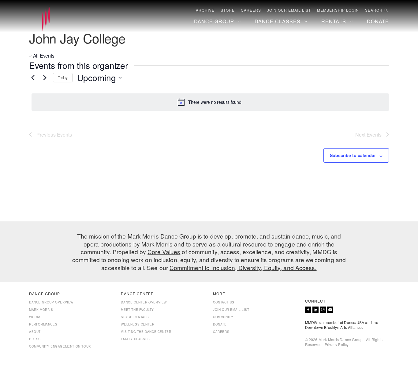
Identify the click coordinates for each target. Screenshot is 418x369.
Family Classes (135, 339)
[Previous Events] (32, 77)
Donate (220, 324)
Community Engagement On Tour (60, 346)
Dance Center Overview (144, 302)
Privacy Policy (337, 344)
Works (35, 317)
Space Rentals (135, 317)
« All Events (41, 55)
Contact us (223, 302)
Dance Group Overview (51, 302)
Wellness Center (137, 324)
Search (374, 10)
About (35, 331)
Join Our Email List (289, 10)
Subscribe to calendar (353, 155)
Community (223, 317)
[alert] (210, 102)
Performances (43, 324)
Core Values (163, 251)
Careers (251, 10)
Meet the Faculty (137, 309)
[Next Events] (44, 77)
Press (35, 339)
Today (63, 77)
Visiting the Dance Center (146, 331)
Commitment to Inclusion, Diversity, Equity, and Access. (243, 267)
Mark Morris (41, 309)
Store (228, 10)
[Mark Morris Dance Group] (46, 18)
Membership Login (338, 10)
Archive (205, 10)
